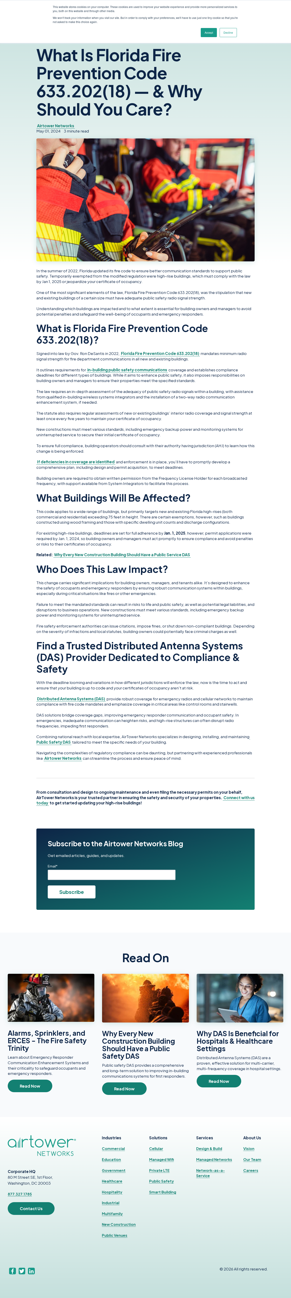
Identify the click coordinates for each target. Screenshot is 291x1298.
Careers (250, 1170)
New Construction (119, 1224)
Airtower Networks (55, 125)
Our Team (252, 1159)
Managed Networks (214, 1159)
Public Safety (161, 1181)
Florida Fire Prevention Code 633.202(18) (160, 353)
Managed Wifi (161, 1159)
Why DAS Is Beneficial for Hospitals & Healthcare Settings (238, 1041)
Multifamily (112, 1213)
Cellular (156, 1148)
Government (113, 1170)
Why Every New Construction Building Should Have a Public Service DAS (122, 554)
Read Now (30, 1086)
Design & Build (209, 1148)
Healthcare (112, 1181)
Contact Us (31, 1208)
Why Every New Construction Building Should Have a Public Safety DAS (138, 1044)
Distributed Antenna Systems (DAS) (71, 698)
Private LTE (159, 1170)
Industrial (110, 1202)
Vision (248, 1148)
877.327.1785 (20, 1194)
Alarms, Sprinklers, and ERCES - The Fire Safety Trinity (47, 1040)
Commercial (113, 1148)
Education (111, 1159)
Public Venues (114, 1235)
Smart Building (162, 1192)
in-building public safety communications (127, 369)
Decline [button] (228, 32)
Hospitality (112, 1192)
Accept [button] (209, 32)
